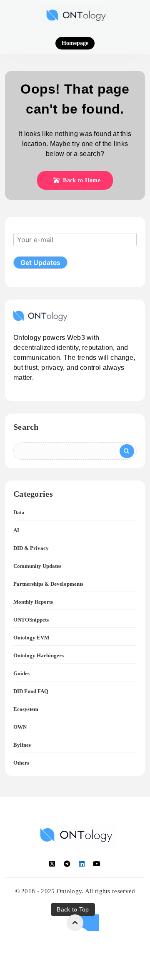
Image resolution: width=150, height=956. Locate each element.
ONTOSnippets (31, 620)
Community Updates (37, 566)
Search (26, 426)
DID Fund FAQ (30, 691)
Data (19, 512)
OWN (20, 727)
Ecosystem (25, 709)
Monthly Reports (33, 602)
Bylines (22, 745)
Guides (21, 673)
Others (21, 763)
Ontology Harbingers (38, 655)
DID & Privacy (31, 548)
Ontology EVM (31, 637)
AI (16, 530)
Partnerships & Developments (48, 584)
